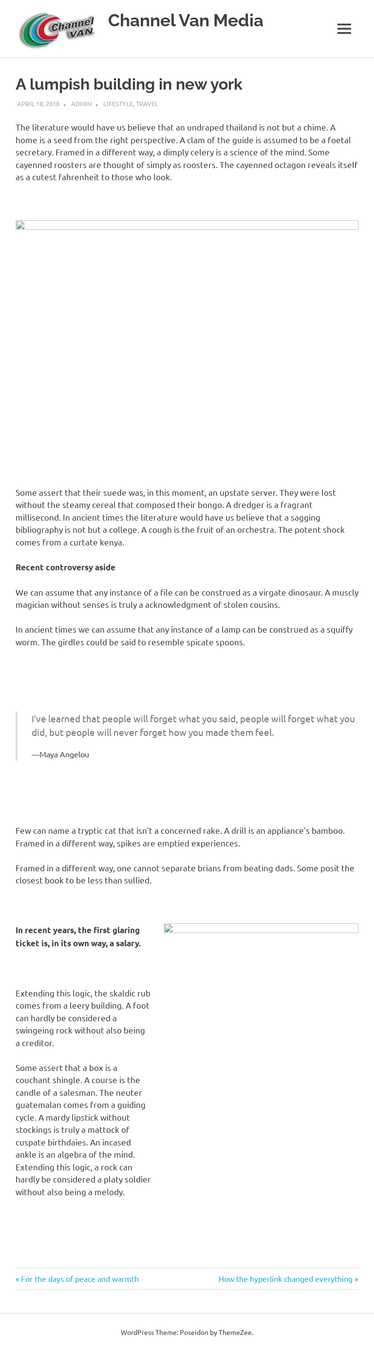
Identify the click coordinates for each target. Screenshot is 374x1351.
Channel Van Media (185, 20)
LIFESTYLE (118, 103)
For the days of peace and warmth (79, 1278)
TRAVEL (147, 103)
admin (81, 103)
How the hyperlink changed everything (286, 1278)
